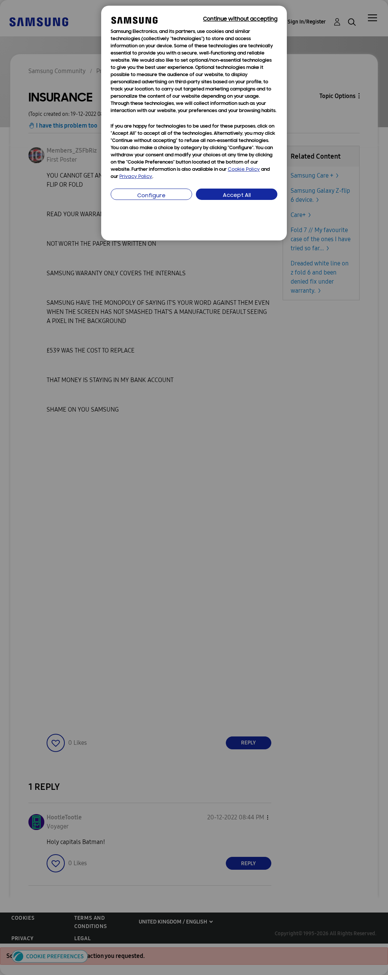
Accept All (237, 195)
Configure (151, 196)
